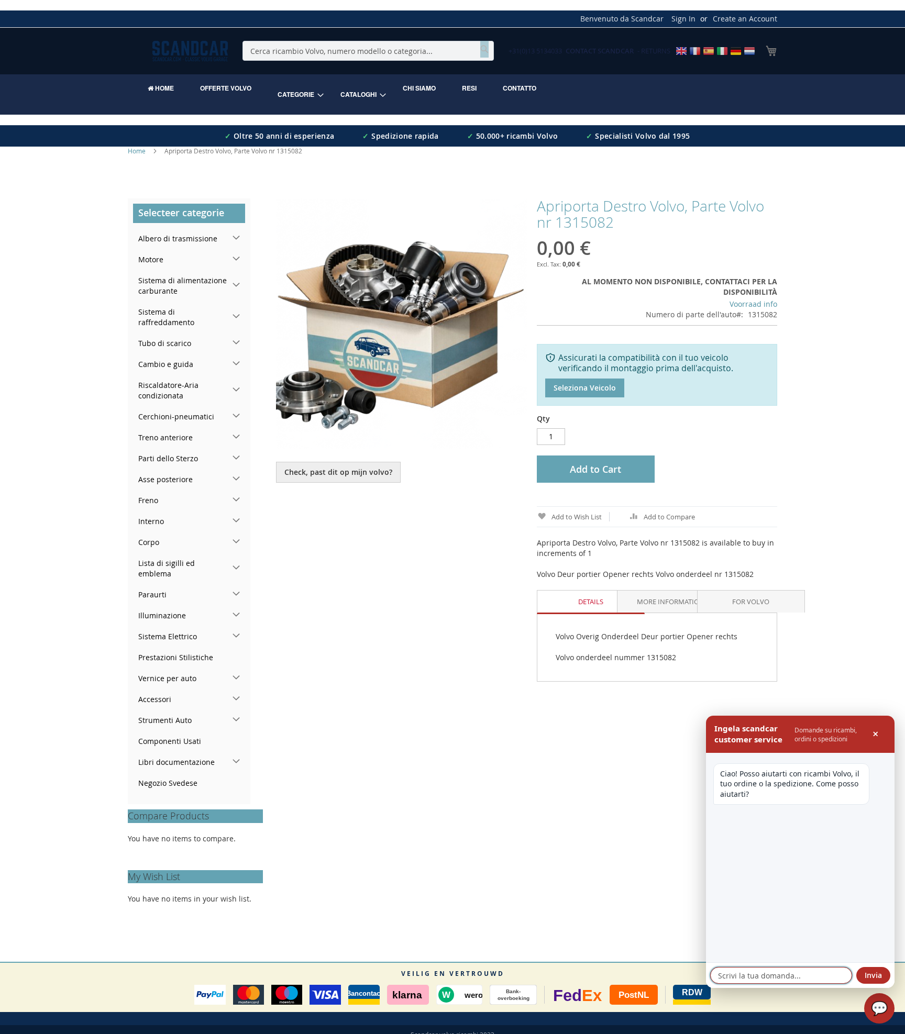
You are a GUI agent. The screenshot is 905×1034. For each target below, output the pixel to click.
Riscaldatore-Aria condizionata (168, 390)
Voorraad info (753, 304)
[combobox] (368, 51)
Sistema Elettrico (167, 636)
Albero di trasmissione (177, 238)
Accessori (154, 699)
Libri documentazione (176, 762)
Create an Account (745, 19)
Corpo (148, 542)
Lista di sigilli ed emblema (166, 568)
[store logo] (190, 51)
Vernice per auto (167, 678)
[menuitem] (160, 88)
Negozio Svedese (167, 783)
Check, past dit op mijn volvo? (338, 472)
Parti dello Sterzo (168, 458)
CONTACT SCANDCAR (600, 50)
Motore (150, 259)
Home (137, 151)
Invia (873, 975)
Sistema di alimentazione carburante (182, 285)
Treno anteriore (165, 437)
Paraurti (152, 594)
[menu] (452, 94)
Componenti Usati (169, 741)
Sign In (683, 19)
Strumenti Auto (165, 720)
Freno (148, 500)
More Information (670, 601)
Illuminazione (162, 615)
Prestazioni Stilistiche (175, 657)
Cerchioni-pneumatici (176, 416)
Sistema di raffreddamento (166, 317)
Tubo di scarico (164, 343)
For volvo (750, 601)
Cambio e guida (165, 364)
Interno (151, 521)
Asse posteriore (165, 479)
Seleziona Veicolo (585, 388)
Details (590, 601)
